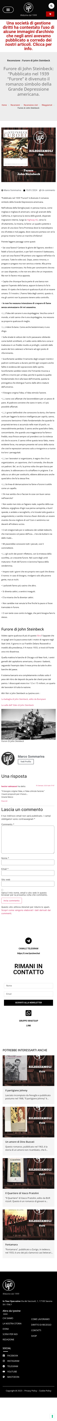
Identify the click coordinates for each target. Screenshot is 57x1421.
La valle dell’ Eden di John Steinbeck (17, 705)
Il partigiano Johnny (16, 1090)
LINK (28, 1025)
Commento (7, 824)
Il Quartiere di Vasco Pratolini (22, 1193)
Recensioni (15, 105)
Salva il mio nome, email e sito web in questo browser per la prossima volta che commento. (24, 894)
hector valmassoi (9, 786)
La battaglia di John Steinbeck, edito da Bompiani (23, 699)
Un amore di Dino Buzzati (19, 1141)
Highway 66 (32, 219)
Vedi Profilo (26, 761)
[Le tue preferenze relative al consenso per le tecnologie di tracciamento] (52, 1416)
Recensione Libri (31, 105)
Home (4, 105)
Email (4, 869)
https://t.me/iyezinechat (28, 953)
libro (39, 635)
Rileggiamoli (47, 105)
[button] (8, 10)
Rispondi (4, 801)
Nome (5, 858)
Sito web (5, 879)
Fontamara (11, 1244)
